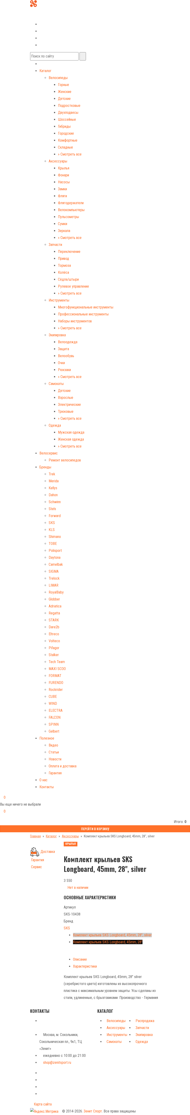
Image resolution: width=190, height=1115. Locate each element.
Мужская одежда (71, 432)
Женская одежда (71, 439)
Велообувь (66, 356)
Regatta (54, 613)
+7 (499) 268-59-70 (48, 10)
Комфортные (67, 140)
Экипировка (57, 335)
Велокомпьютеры (71, 210)
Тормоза (64, 265)
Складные (65, 147)
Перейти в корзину (95, 828)
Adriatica (55, 606)
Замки (62, 189)
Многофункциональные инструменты (85, 307)
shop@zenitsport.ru (57, 1062)
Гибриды (64, 126)
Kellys (53, 488)
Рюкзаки (64, 370)
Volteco (54, 641)
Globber (54, 599)
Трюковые (65, 411)
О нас (43, 780)
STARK (54, 620)
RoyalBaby (56, 592)
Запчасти (55, 244)
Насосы (64, 182)
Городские (66, 133)
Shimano (55, 536)
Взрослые (65, 397)
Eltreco (54, 634)
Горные (63, 85)
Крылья (63, 168)
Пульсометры (68, 217)
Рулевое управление (73, 286)
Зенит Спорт (93, 1111)
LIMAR (53, 585)
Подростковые (69, 105)
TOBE (53, 543)
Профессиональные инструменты (83, 314)
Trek (52, 474)
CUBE (53, 696)
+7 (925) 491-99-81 (44, 17)
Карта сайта (42, 1104)
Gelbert (54, 731)
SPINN (54, 724)
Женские (64, 91)
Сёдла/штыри (68, 279)
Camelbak (56, 564)
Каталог (45, 71)
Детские (64, 98)
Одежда (55, 425)
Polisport (55, 550)
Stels (52, 509)
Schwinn (55, 502)
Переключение (69, 251)
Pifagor (54, 648)
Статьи (54, 752)
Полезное (46, 738)
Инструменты (59, 300)
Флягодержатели (71, 203)
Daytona (54, 557)
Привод (63, 258)
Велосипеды (58, 78)
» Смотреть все (70, 154)
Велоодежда (67, 342)
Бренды (45, 467)
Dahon (53, 495)
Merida (54, 481)
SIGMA (54, 571)
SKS (52, 523)
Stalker (54, 655)
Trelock (54, 578)
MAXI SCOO (57, 669)
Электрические (69, 404)
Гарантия (55, 773)
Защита (63, 349)
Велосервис (48, 453)
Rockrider (56, 689)
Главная (35, 836)
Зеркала (64, 231)
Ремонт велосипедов (65, 460)
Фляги (62, 196)
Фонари (63, 175)
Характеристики (85, 966)
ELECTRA (56, 710)
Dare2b (54, 627)
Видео (53, 745)
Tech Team (57, 662)
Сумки (62, 224)
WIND (53, 703)
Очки (61, 363)
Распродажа (145, 1021)
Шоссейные (67, 119)
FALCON (54, 717)
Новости (55, 759)
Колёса (63, 272)
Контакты (46, 787)
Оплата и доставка (62, 766)
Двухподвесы (68, 112)
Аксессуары (58, 161)
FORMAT (55, 675)
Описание (80, 959)
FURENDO (56, 682)
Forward (55, 516)
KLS (52, 529)
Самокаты (56, 383)
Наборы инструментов (75, 321)
